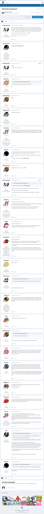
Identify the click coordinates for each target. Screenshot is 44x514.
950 (7, 371)
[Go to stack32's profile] (6, 351)
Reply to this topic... (11, 487)
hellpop (6, 221)
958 (7, 246)
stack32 (6, 348)
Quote (15, 39)
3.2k (7, 89)
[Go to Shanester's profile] (6, 131)
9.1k (6, 159)
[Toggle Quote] (13, 81)
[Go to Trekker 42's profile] (6, 299)
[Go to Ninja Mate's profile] (6, 264)
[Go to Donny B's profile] (6, 366)
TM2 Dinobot (6, 276)
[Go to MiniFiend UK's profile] (6, 114)
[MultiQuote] (12, 39)
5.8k (7, 391)
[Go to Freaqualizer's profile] (6, 400)
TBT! (6, 430)
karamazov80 (6, 43)
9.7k (7, 285)
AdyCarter (6, 79)
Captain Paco (6, 237)
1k (6, 406)
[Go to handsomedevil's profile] (3, 12)
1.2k (6, 34)
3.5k (7, 119)
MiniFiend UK (6, 110)
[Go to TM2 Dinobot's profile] (6, 279)
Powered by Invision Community (22, 512)
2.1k (6, 357)
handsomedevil (6, 25)
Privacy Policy (17, 510)
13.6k (7, 104)
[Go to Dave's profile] (6, 319)
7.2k (7, 230)
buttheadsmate (6, 95)
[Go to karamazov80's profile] (6, 47)
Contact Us (23, 510)
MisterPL (6, 149)
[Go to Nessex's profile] (6, 415)
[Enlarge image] (18, 45)
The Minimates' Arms (16, 13)
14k (6, 52)
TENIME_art (6, 382)
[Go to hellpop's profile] (6, 225)
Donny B (6, 362)
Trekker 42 (6, 295)
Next (6, 21)
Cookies (27, 510)
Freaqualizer (6, 397)
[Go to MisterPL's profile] (6, 153)
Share (32, 12)
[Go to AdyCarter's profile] (6, 82)
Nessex (6, 411)
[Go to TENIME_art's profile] (6, 386)
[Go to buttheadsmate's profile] (6, 99)
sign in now (25, 483)
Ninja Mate (6, 260)
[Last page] (8, 21)
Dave (6, 316)
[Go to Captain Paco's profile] (6, 241)
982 (7, 269)
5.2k (7, 304)
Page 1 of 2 (12, 21)
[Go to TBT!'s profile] (6, 434)
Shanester (6, 128)
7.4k (7, 138)
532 (7, 325)
